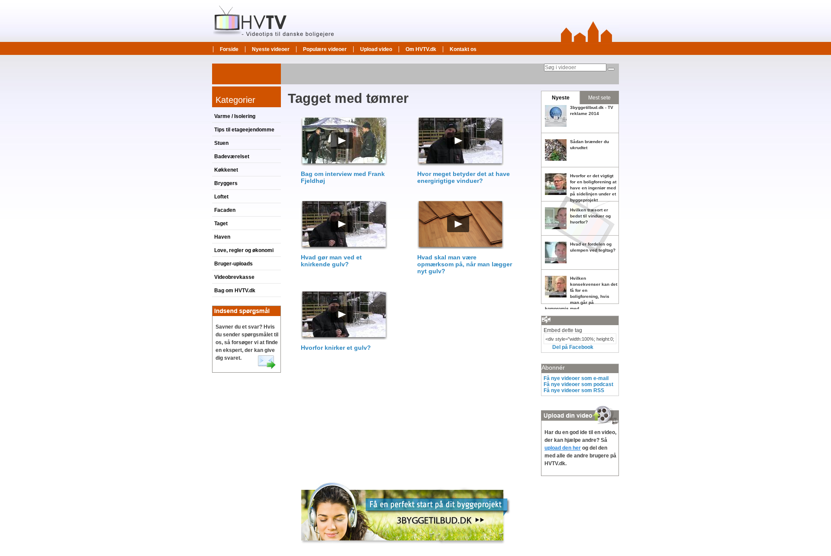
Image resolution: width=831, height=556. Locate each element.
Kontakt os (463, 49)
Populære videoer (325, 49)
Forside (229, 49)
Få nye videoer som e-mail (576, 378)
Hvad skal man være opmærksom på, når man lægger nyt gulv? (464, 264)
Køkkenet (226, 170)
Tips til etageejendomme (244, 130)
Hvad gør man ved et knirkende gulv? (331, 261)
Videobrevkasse (234, 277)
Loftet (221, 197)
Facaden (224, 210)
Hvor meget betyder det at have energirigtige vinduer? (463, 177)
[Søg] (611, 69)
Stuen (221, 143)
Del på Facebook (572, 347)
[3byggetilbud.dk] (406, 548)
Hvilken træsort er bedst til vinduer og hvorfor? (590, 216)
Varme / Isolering (234, 116)
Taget (221, 223)
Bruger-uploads (233, 264)
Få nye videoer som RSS (574, 390)
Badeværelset (231, 156)
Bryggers (226, 183)
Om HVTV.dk (421, 49)
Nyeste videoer (271, 49)
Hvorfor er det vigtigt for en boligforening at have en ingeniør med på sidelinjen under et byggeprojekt (593, 187)
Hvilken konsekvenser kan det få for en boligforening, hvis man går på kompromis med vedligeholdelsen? (581, 296)
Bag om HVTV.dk (234, 291)
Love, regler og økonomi (244, 250)
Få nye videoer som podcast (578, 384)
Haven (222, 237)
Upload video (376, 49)
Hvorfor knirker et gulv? (336, 347)
